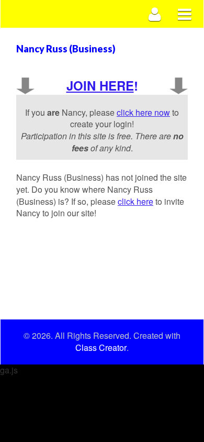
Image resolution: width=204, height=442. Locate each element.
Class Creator (101, 347)
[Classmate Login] (155, 14)
